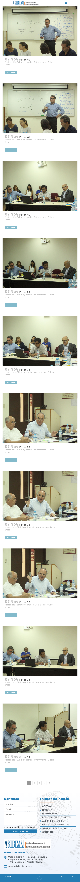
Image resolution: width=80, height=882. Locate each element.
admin (29, 62)
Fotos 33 (24, 757)
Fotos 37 (24, 447)
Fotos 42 (24, 59)
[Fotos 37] (40, 418)
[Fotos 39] (40, 263)
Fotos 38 (24, 369)
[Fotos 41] (40, 108)
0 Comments (40, 62)
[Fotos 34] (40, 651)
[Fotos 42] (40, 31)
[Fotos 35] (40, 573)
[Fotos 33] (40, 728)
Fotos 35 (24, 602)
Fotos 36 (24, 524)
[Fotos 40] (40, 186)
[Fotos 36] (40, 496)
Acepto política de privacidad (20, 827)
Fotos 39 (24, 292)
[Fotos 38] (40, 341)
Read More (11, 72)
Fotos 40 (24, 214)
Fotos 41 (24, 137)
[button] (65, 3)
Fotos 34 (24, 679)
